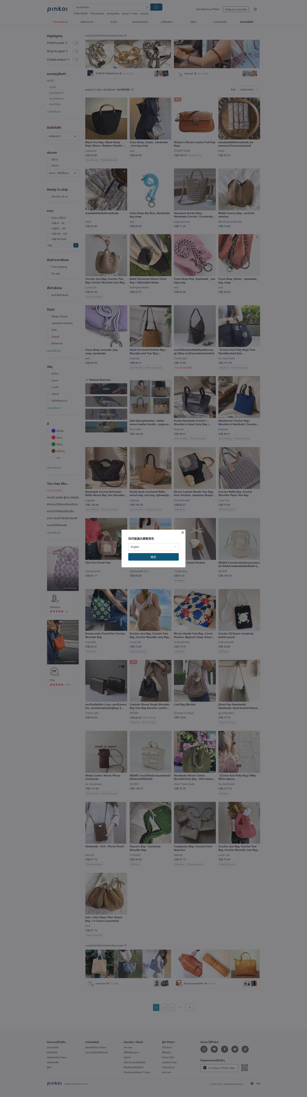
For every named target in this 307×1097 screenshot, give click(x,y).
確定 (153, 557)
